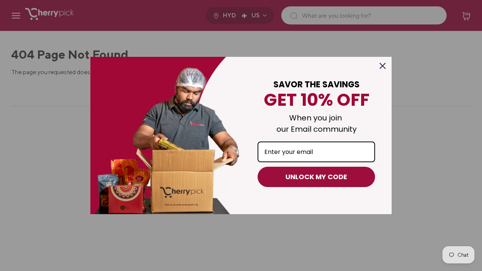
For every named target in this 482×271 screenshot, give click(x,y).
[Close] (383, 66)
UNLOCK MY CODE (316, 176)
